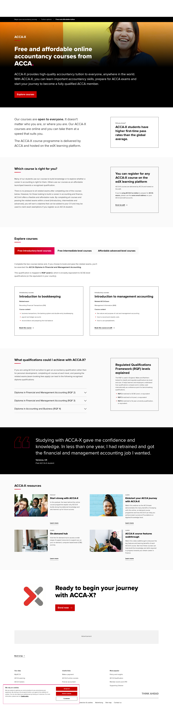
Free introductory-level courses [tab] (34, 250)
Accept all (66, 689)
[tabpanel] (86, 299)
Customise (66, 698)
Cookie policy (25, 696)
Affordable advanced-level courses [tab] (116, 250)
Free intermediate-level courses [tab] (75, 250)
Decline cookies (66, 693)
